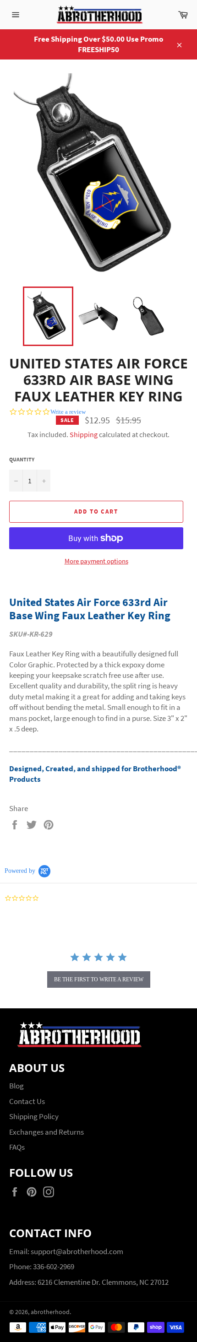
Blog (16, 1086)
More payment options (96, 561)
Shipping (84, 434)
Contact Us (27, 1101)
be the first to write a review (98, 979)
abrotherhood (50, 1312)
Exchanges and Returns (46, 1132)
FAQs (17, 1147)
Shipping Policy (34, 1116)
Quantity (21, 459)
